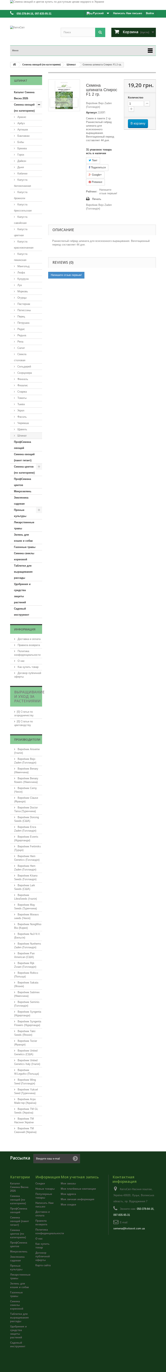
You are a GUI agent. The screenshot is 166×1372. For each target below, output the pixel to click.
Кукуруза (23, 278)
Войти (150, 13)
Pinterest (96, 182)
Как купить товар (27, 666)
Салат (21, 347)
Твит (94, 160)
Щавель (22, 429)
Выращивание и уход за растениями (29, 696)
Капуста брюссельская (23, 207)
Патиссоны (24, 310)
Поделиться (98, 167)
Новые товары (45, 1188)
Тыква (21, 404)
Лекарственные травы (24, 525)
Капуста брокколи (20, 195)
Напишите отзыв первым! (108, 191)
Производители (27, 739)
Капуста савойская (20, 219)
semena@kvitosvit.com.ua (129, 1228)
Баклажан (23, 135)
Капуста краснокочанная (23, 244)
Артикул (91, 112)
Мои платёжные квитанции (78, 1188)
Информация (24, 629)
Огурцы (22, 297)
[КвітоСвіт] (32, 33)
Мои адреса (68, 1194)
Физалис (22, 385)
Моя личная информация (77, 1199)
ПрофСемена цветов (22, 482)
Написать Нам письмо (127, 13)
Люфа (21, 272)
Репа (20, 341)
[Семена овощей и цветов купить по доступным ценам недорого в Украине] (83, 5)
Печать (96, 199)
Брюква (22, 148)
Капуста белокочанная (22, 182)
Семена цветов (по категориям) (24, 469)
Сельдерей (24, 366)
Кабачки (22, 173)
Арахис (21, 117)
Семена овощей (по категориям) (24, 107)
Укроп (20, 410)
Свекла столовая (20, 357)
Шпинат (22, 435)
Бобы (20, 142)
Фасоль (22, 416)
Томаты (22, 397)
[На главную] (14, 64)
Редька (21, 335)
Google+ (96, 174)
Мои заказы (68, 1183)
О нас (21, 660)
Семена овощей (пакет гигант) (24, 457)
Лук (19, 285)
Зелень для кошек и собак (23, 537)
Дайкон (21, 160)
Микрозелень (22, 491)
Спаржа (22, 391)
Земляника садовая (21, 500)
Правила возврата (28, 645)
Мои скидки (68, 1204)
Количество (135, 97)
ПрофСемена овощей (22, 445)
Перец (21, 316)
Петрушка (23, 322)
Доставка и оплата (28, 639)
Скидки (40, 1183)
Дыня (20, 167)
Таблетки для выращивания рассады (23, 571)
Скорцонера (24, 372)
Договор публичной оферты (42, 1256)
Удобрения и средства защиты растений (22, 593)
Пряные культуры (20, 513)
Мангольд (23, 266)
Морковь (22, 291)
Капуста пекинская (20, 257)
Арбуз (21, 123)
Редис (21, 329)
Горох (20, 154)
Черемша (23, 423)
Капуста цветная (20, 232)
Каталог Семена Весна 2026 (24, 95)
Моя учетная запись (80, 1176)
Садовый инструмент (21, 611)
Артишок (22, 129)
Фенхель (22, 379)
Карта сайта (43, 1265)
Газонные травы (24, 547)
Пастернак (23, 303)
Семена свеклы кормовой (24, 556)
